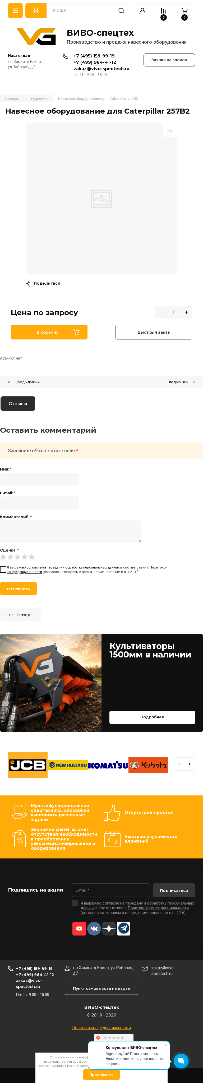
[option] (101, 198)
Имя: (5, 469)
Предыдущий (27, 382)
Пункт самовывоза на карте (101, 988)
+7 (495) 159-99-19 (94, 56)
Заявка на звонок (169, 59)
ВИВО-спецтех (100, 33)
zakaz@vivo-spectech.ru (101, 68)
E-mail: (7, 493)
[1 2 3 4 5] (101, 557)
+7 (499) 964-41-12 (94, 62)
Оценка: (9, 550)
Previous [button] (179, 764)
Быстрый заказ (154, 332)
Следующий (177, 382)
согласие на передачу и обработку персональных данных (73, 567)
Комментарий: (16, 516)
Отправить (18, 588)
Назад (23, 614)
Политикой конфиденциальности (158, 908)
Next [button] (189, 764)
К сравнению (170, 130)
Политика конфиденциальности (101, 1027)
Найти (121, 10)
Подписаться (174, 890)
